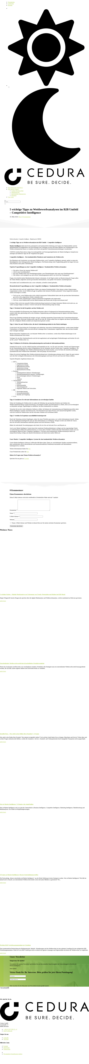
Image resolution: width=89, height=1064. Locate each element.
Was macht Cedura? (13, 189)
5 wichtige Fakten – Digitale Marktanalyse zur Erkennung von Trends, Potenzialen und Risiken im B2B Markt (32, 594)
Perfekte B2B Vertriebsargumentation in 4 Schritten (15, 945)
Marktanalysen (15, 192)
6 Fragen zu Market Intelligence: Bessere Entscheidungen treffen (19, 875)
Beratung (13, 195)
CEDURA (11, 3)
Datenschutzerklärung (55, 986)
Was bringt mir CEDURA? (15, 187)
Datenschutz (6, 1049)
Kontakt (10, 5)
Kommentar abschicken (16, 526)
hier (29, 448)
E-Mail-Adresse (14, 516)
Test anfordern (4, 988)
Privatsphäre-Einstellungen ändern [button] (12, 1054)
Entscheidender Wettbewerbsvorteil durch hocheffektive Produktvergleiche (22, 663)
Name (12, 513)
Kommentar (13, 510)
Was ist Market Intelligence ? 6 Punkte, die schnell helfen (16, 804)
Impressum (6, 1047)
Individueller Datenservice (18, 194)
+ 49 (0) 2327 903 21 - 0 (10, 1029)
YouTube (6, 1039)
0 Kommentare (26, 217)
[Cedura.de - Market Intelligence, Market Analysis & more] (44, 184)
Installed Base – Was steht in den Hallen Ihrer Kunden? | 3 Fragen (19, 734)
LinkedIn (6, 1038)
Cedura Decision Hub (17, 191)
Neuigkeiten (11, 2)
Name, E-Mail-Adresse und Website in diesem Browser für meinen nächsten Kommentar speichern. (39, 523)
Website (12, 519)
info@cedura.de (7, 1031)
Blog (20, 217)
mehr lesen (3, 601)
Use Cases (11, 197)
